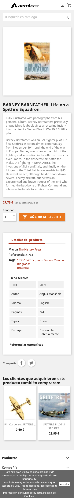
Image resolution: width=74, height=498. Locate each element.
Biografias (23, 264)
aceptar (64, 483)
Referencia (17, 255)
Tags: (12, 260)
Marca (13, 249)
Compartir (21, 363)
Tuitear (31, 363)
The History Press (30, 249)
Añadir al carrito (42, 217)
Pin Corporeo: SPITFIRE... (20, 424)
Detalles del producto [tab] (27, 240)
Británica (23, 267)
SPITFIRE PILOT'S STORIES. (54, 426)
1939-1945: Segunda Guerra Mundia (40, 260)
